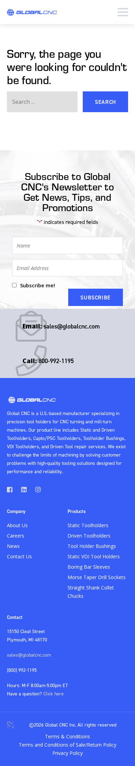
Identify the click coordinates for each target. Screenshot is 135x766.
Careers (15, 535)
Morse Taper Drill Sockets (97, 577)
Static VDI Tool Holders (94, 556)
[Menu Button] (123, 12)
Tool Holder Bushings (92, 546)
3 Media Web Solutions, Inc (10, 724)
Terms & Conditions (67, 736)
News (13, 546)
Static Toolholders (88, 525)
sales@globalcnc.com (72, 326)
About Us (17, 525)
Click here (53, 693)
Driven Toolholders (89, 535)
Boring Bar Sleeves (89, 567)
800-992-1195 (56, 361)
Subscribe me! (37, 285)
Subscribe (95, 297)
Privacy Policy (67, 753)
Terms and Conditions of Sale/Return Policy (67, 744)
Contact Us (19, 556)
